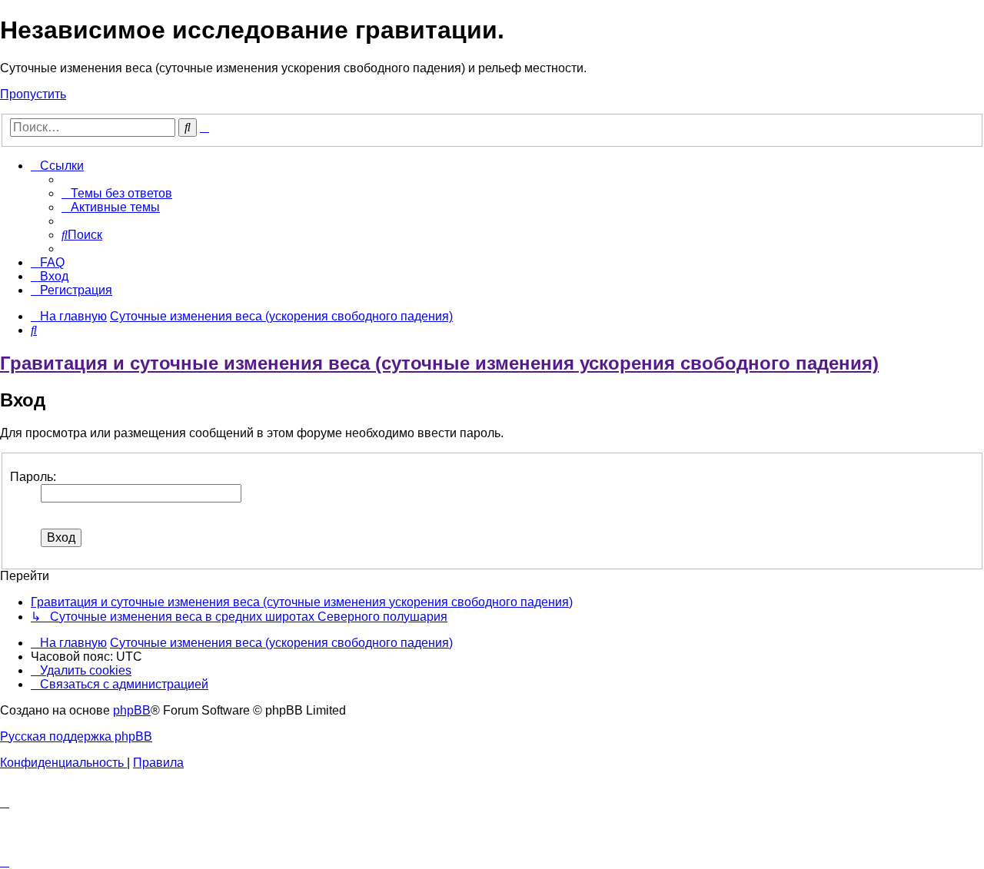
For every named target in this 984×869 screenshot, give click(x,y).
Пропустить (33, 94)
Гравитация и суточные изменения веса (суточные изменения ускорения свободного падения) (439, 363)
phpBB (132, 710)
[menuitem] (117, 193)
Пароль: (33, 476)
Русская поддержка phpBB (76, 736)
